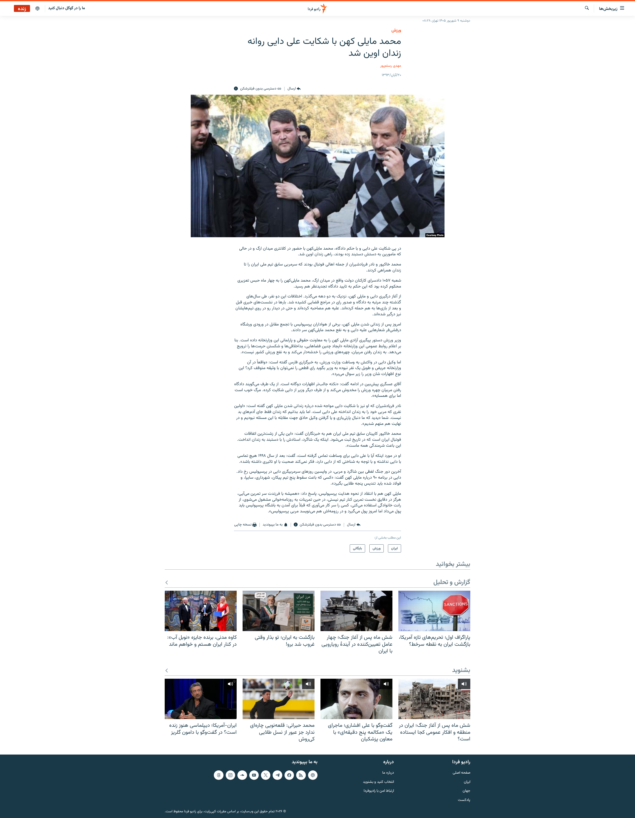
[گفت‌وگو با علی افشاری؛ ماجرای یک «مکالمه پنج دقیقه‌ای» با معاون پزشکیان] (356, 699)
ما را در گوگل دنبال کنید (66, 8)
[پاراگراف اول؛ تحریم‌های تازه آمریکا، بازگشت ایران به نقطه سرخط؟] (434, 611)
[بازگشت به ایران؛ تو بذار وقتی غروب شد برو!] (279, 611)
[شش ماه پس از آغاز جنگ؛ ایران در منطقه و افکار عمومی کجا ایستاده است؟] (434, 699)
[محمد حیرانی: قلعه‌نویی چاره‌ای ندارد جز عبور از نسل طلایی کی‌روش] (279, 699)
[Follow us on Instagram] (230, 775)
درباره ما (388, 772)
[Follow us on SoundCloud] (242, 775)
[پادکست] (37, 8)
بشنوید (461, 670)
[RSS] (301, 775)
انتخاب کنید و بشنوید (378, 782)
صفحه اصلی (461, 772)
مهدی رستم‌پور (390, 66)
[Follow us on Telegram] (277, 775)
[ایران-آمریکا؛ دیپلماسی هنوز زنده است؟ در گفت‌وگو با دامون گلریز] (201, 699)
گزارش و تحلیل (451, 582)
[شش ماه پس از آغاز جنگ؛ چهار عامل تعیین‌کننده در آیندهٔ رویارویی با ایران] (356, 611)
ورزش (396, 30)
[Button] (294, 89)
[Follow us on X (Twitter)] (265, 775)
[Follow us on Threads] (218, 775)
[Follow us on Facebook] (289, 775)
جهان (466, 791)
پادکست (464, 800)
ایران (467, 782)
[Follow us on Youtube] (254, 775)
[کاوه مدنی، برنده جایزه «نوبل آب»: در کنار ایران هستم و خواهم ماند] (201, 611)
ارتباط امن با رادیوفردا (379, 791)
